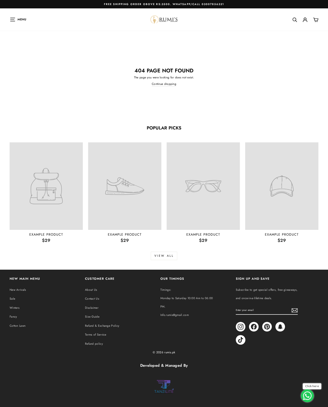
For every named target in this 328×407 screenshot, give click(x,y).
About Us (91, 290)
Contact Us (92, 299)
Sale (12, 299)
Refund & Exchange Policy (102, 326)
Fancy (13, 316)
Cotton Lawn (17, 326)
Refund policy (94, 344)
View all (164, 256)
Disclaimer (91, 308)
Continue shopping (164, 84)
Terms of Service (95, 334)
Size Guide (92, 316)
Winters (14, 308)
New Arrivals (18, 290)
